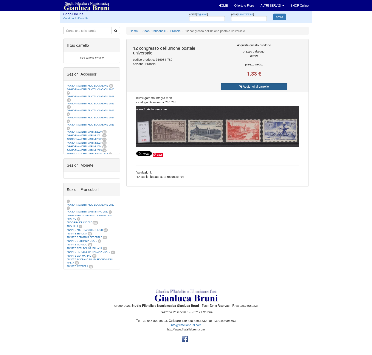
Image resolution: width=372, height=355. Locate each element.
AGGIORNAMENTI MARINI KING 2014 (87, 153)
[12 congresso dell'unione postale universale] (217, 126)
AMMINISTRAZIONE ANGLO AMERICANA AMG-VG (89, 217)
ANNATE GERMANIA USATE (82, 240)
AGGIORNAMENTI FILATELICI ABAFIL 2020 (90, 89)
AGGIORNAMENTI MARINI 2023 (84, 142)
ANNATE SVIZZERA (77, 266)
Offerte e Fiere (244, 5)
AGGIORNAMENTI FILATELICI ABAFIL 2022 (90, 103)
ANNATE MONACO (77, 244)
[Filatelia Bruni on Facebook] (185, 338)
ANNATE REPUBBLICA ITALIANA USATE (89, 251)
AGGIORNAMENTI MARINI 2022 (84, 139)
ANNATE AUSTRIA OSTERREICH (85, 229)
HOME (223, 5)
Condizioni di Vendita (75, 18)
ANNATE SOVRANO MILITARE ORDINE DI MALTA (90, 260)
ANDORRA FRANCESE (79, 222)
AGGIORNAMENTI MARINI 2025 (84, 150)
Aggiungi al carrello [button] (255, 86)
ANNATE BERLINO (77, 233)
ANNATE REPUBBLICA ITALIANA (84, 248)
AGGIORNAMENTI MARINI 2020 (84, 131)
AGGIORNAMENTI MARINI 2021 (84, 135)
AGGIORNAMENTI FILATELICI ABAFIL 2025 (90, 124)
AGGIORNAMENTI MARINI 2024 (84, 146)
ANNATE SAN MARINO (79, 255)
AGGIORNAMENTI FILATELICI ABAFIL (88, 85)
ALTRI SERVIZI (271, 5)
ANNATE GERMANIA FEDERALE (84, 237)
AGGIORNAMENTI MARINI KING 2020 (87, 211)
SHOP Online (300, 5)
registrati (202, 14)
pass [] (242, 14)
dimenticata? (245, 14)
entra (279, 17)
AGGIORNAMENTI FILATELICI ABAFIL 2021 (90, 96)
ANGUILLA (72, 226)
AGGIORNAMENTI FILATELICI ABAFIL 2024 (90, 117)
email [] (198, 14)
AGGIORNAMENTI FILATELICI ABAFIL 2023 (90, 110)
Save (159, 154)
